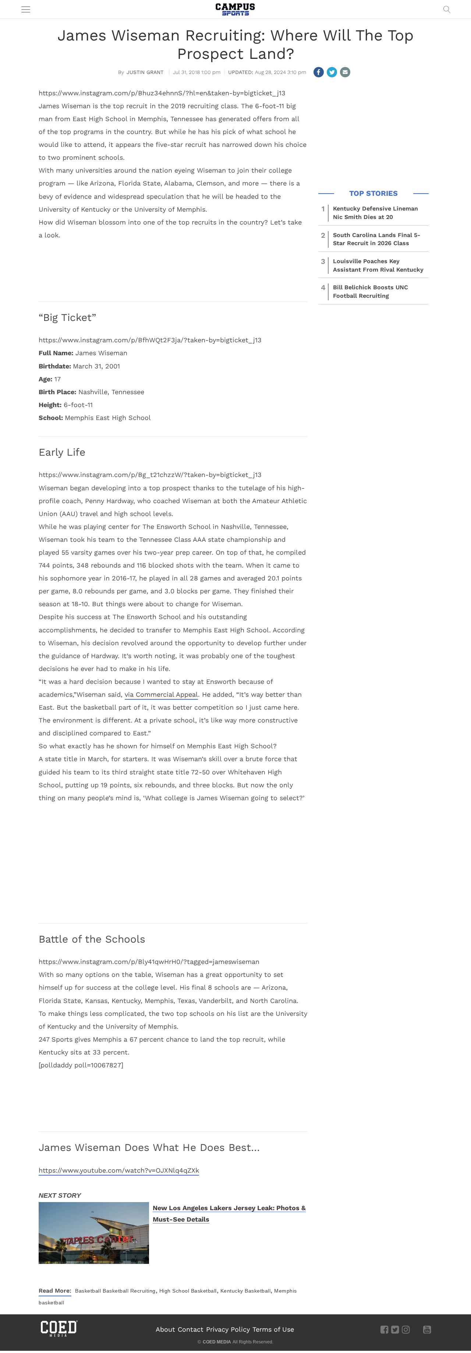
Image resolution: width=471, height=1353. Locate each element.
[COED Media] (58, 1336)
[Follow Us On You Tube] (427, 1329)
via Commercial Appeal (161, 694)
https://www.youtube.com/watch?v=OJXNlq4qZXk (119, 1170)
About (165, 1329)
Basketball (88, 1291)
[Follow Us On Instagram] (405, 1329)
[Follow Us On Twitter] (395, 1329)
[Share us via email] (345, 72)
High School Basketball (188, 1291)
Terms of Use (273, 1329)
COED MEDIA (217, 1342)
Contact (190, 1329)
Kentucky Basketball (245, 1291)
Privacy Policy (228, 1329)
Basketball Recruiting (129, 1291)
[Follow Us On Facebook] (384, 1329)
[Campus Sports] (235, 9)
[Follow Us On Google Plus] (416, 1329)
